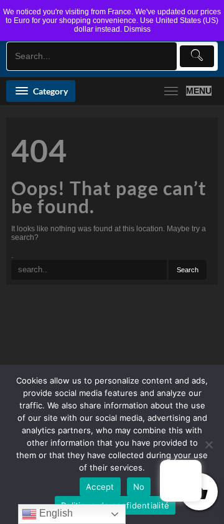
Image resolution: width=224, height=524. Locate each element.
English (55, 513)
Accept (100, 487)
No (139, 487)
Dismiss (137, 29)
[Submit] (197, 56)
